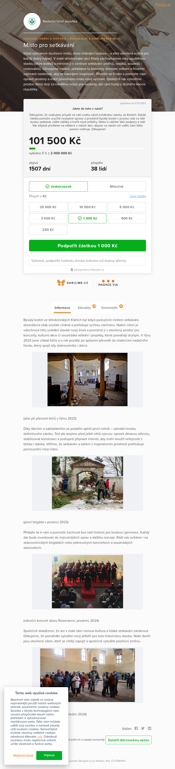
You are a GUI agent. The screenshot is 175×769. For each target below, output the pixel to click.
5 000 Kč (127, 207)
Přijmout (49, 755)
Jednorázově (60, 186)
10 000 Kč (87, 207)
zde (39, 736)
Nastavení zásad (23, 755)
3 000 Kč (48, 218)
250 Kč (48, 230)
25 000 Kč (48, 207)
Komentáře (111, 307)
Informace (62, 308)
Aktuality (87, 307)
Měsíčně (116, 186)
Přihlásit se (163, 5)
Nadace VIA (103, 760)
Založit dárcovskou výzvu (128, 740)
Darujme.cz (85, 760)
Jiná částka (138, 196)
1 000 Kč (89, 218)
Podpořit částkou (88, 246)
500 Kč (127, 218)
